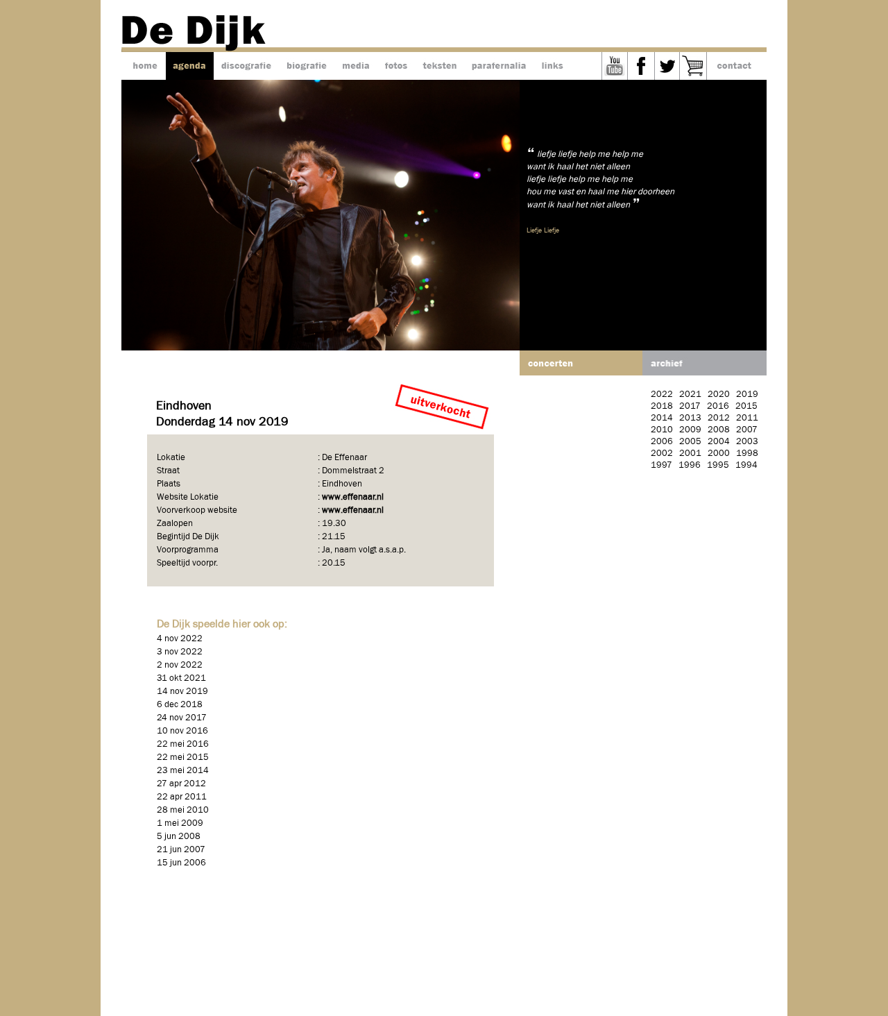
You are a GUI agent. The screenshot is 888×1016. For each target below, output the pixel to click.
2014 (662, 418)
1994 (746, 465)
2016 (718, 406)
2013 (690, 418)
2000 (719, 453)
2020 (719, 394)
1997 (661, 465)
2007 (747, 430)
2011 (747, 418)
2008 (719, 430)
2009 (690, 430)
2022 (662, 394)
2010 (662, 430)
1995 (718, 465)
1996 (689, 465)
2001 (690, 453)
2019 (747, 394)
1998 (747, 453)
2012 (719, 418)
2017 (690, 406)
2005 (690, 442)
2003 (747, 442)
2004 (719, 442)
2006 (662, 442)
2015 (746, 406)
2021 (690, 394)
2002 (662, 453)
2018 (662, 406)
